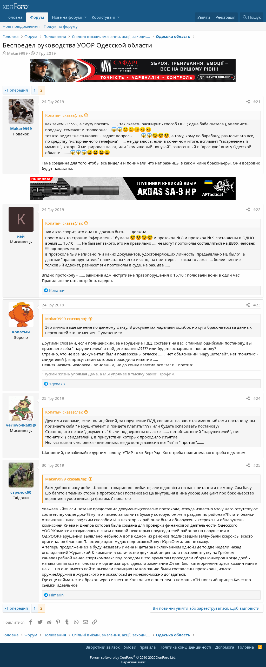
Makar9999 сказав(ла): (66, 318)
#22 (257, 209)
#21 (257, 101)
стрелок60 (20, 492)
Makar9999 (17, 53)
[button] (85, 17)
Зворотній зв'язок (103, 647)
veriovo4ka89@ (21, 425)
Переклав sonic (133, 662)
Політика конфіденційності (185, 647)
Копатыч (21, 331)
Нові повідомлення (21, 26)
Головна (14, 17)
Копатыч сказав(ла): (64, 115)
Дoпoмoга (224, 647)
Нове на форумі (67, 17)
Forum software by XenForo (133, 657)
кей (21, 236)
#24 (257, 398)
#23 (257, 304)
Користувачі (103, 17)
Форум (37, 17)
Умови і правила (140, 647)
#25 (257, 465)
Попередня (17, 90)
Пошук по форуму (61, 26)
